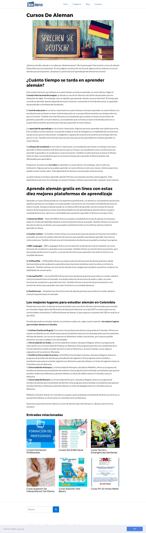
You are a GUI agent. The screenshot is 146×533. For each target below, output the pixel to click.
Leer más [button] (20, 529)
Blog (88, 4)
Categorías (77, 4)
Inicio (65, 4)
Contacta (98, 4)
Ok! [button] (134, 529)
